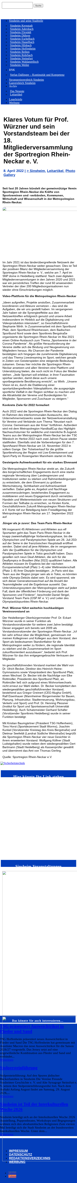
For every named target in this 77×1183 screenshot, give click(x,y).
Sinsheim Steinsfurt (21, 58)
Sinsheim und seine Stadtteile (26, 20)
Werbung (14, 102)
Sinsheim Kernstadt (21, 25)
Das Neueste (17, 91)
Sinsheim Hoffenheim (23, 48)
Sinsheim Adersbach (21, 29)
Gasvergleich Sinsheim (22, 83)
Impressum (18, 1150)
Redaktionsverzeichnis (29, 1158)
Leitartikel (16, 94)
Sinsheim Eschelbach (22, 38)
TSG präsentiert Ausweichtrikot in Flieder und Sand (32, 1029)
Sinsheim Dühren (20, 35)
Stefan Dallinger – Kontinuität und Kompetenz (37, 74)
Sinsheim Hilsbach (21, 45)
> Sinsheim (36, 171)
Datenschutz (20, 1154)
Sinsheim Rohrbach (21, 55)
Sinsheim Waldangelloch (24, 61)
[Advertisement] (38, 818)
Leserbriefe (15, 99)
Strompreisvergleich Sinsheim (26, 79)
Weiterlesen (6, 1059)
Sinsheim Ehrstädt (20, 32)
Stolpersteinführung (19, 1067)
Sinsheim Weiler (19, 65)
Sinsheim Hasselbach (22, 42)
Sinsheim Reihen (20, 51)
